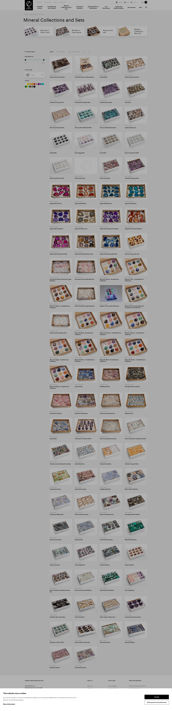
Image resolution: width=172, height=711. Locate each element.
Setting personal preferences (157, 702)
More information (9, 704)
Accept (156, 697)
